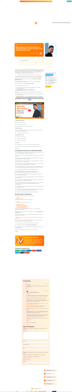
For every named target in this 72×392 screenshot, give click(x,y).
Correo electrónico (26, 344)
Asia (28, 1)
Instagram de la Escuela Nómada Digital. (22, 206)
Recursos (59, 22)
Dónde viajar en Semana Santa (65, 22)
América (25, 1)
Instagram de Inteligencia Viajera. (21, 205)
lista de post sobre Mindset (36, 308)
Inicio (16, 44)
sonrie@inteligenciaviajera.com (43, 315)
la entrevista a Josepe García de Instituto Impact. (31, 229)
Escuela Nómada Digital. (20, 204)
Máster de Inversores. (19, 198)
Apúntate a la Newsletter (42, 391)
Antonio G (55, 22)
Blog (53, 22)
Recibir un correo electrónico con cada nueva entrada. (31, 356)
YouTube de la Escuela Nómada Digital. (22, 207)
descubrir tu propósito (34, 311)
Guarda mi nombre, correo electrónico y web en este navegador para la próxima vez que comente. (35, 352)
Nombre (24, 341)
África (21, 1)
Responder (26, 288)
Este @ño (24, 361)
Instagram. (18, 197)
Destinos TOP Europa (41, 1)
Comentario (25, 331)
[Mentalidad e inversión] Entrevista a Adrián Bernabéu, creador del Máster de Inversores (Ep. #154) (29, 48)
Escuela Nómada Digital (31, 315)
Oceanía (35, 1)
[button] (18, 250)
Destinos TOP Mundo (48, 1)
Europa (32, 1)
